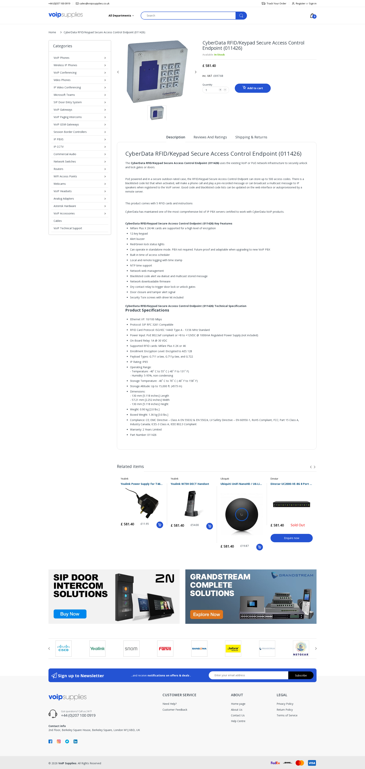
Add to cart (255, 88)
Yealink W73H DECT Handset (190, 484)
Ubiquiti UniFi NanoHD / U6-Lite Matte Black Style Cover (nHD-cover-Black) (242, 484)
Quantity (207, 84)
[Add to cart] (159, 525)
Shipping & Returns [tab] (251, 137)
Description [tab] (175, 137)
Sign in (313, 3)
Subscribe (301, 675)
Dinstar (274, 478)
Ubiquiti (225, 478)
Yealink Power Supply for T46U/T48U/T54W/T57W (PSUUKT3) (142, 484)
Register (300, 3)
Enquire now (291, 538)
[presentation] (311, 467)
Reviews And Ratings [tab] (210, 137)
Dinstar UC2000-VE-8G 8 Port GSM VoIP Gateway (292, 484)
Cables (58, 221)
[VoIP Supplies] (65, 14)
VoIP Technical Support (68, 228)
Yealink (124, 478)
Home (52, 32)
